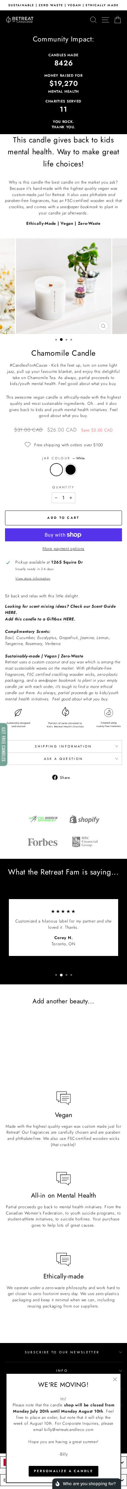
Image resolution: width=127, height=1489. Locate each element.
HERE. (11, 612)
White (56, 470)
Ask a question (63, 758)
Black (70, 470)
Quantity (63, 487)
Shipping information (63, 746)
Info (62, 1370)
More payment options (63, 548)
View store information (32, 578)
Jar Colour (63, 458)
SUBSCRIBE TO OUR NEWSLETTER (62, 1352)
